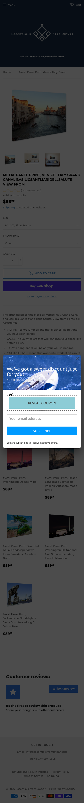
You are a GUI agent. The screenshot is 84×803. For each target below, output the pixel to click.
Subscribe (42, 431)
